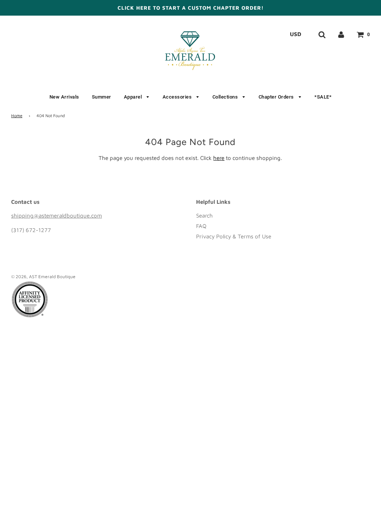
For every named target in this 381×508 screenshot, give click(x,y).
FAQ (201, 226)
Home (16, 115)
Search (204, 215)
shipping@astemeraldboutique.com (56, 215)
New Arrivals (64, 97)
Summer (101, 97)
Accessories (178, 97)
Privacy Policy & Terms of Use (233, 236)
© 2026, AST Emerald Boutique (43, 276)
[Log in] (341, 34)
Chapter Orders (277, 97)
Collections (225, 97)
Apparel (133, 97)
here (218, 158)
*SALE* (323, 97)
